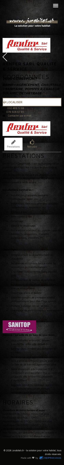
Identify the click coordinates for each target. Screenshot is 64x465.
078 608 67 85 (15, 111)
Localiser (14, 102)
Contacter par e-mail (19, 115)
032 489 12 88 (15, 108)
